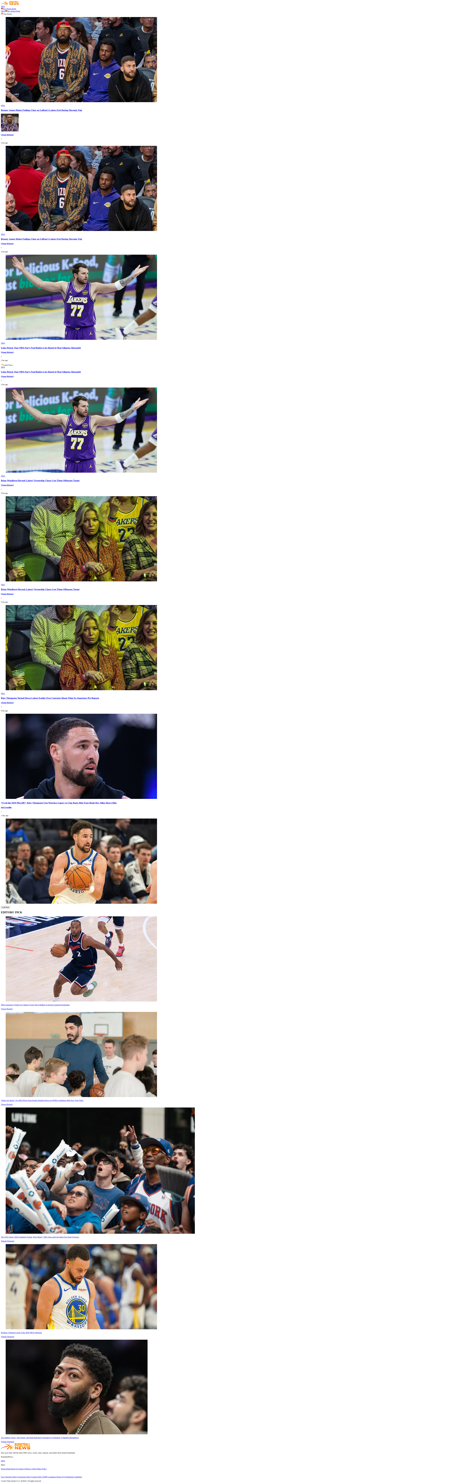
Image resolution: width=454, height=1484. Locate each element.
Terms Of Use (62, 1477)
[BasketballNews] (10, 4)
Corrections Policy (24, 1477)
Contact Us (22, 1469)
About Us (14, 1469)
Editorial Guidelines (74, 1477)
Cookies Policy (36, 1477)
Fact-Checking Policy (9, 1477)
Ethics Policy (42, 1469)
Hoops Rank (5, 1469)
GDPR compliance (49, 1477)
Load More (5, 907)
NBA (3, 6)
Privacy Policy (31, 1469)
